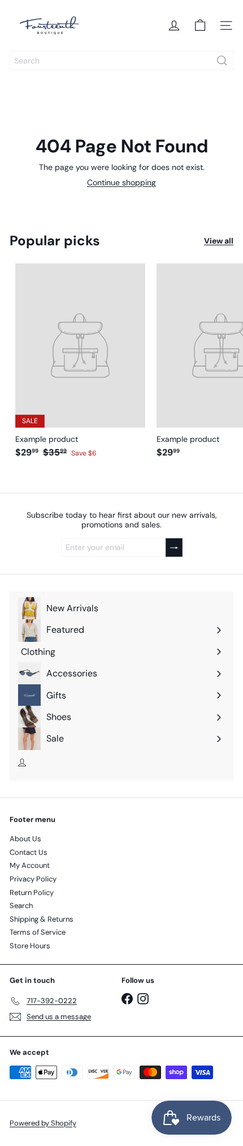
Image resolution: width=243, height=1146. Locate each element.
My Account (30, 865)
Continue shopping (121, 182)
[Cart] (200, 25)
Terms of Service (38, 932)
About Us (25, 838)
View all (218, 241)
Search (21, 905)
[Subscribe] (174, 547)
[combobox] (121, 60)
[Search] (222, 60)
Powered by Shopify (43, 1123)
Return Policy (32, 892)
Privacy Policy (33, 879)
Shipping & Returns (41, 919)
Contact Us (28, 852)
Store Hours (30, 946)
